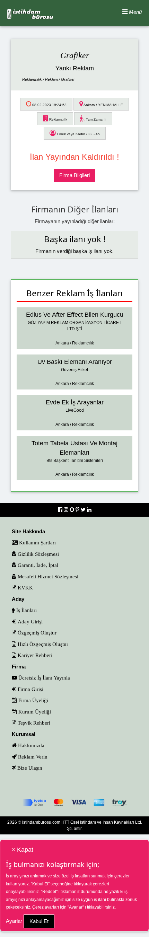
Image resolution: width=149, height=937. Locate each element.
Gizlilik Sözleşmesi (37, 554)
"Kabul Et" (40, 884)
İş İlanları (26, 610)
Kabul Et (39, 921)
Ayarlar (14, 921)
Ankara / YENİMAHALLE (103, 105)
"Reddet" (49, 891)
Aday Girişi (29, 621)
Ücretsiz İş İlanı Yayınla (43, 677)
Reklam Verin (32, 756)
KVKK (24, 587)
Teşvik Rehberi (33, 722)
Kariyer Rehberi (34, 655)
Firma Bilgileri (74, 175)
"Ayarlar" (76, 907)
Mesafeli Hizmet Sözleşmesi (47, 576)
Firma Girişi (29, 689)
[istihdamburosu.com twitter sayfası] (84, 510)
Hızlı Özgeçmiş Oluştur (42, 644)
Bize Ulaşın (29, 767)
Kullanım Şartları (37, 542)
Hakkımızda (30, 745)
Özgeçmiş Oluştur (36, 632)
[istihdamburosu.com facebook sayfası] (61, 510)
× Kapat (22, 849)
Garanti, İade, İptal (37, 565)
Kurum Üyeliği (34, 711)
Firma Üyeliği (32, 700)
